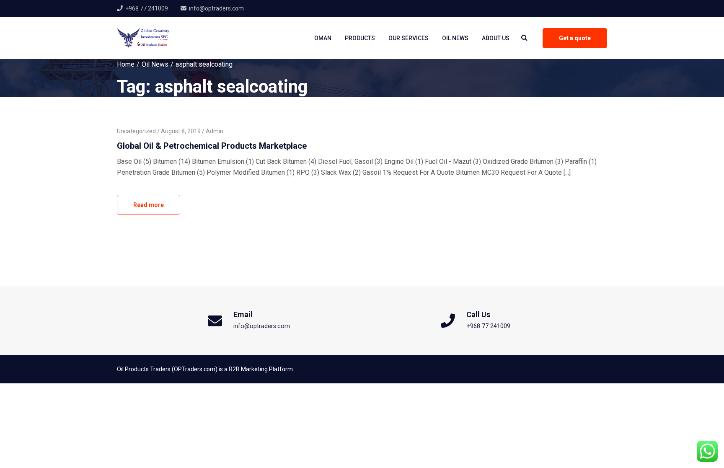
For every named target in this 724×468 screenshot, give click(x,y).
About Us (495, 38)
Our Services (408, 38)
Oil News (455, 38)
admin (214, 131)
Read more (148, 205)
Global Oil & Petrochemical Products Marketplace (212, 146)
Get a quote (575, 38)
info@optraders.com (216, 8)
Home (125, 64)
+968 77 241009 (146, 8)
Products (360, 38)
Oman (322, 38)
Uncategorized (136, 131)
